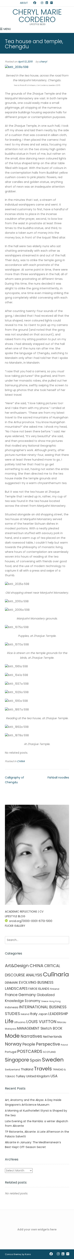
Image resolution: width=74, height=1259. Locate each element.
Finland (54, 989)
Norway (13, 1044)
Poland (64, 1044)
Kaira (28, 1254)
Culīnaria (56, 974)
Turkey (20, 1076)
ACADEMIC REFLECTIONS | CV (24, 912)
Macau (61, 1022)
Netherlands (52, 1036)
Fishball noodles (58, 777)
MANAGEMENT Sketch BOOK (39, 1028)
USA (54, 1076)
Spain (35, 1060)
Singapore (17, 1060)
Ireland (25, 1014)
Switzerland (12, 1069)
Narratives (31, 1036)
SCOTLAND (49, 1052)
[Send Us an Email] (31, 3)
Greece (44, 1001)
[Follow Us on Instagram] (42, 3)
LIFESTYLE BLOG (15, 916)
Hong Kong (55, 1001)
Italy (33, 1013)
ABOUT (24, 3)
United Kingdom (38, 1076)
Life (9, 1021)
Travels (43, 1068)
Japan (43, 1014)
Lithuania (19, 1022)
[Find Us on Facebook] (35, 3)
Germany (27, 994)
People (28, 1044)
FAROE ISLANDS (38, 989)
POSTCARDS (29, 1051)
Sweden (53, 1059)
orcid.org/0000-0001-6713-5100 (30, 921)
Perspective (48, 1044)
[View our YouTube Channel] (38, 3)
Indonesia (11, 1007)
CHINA (21, 761)
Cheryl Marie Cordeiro (37, 15)
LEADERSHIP (58, 1013)
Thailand (27, 1069)
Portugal (10, 1052)
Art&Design (17, 965)
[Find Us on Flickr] (51, 3)
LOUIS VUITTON (41, 1021)
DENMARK (11, 983)
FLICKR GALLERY (15, 926)
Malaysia (10, 1028)
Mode (12, 1035)
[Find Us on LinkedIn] (47, 3)
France (11, 994)
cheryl (43, 61)
